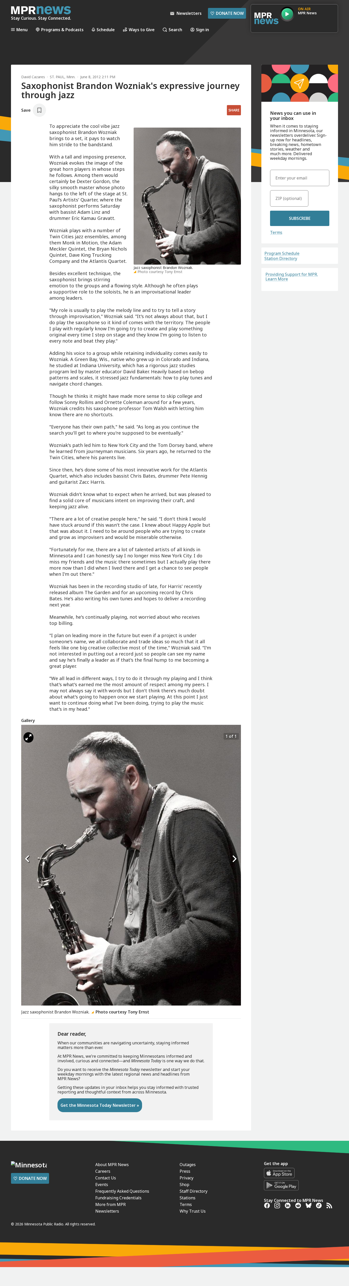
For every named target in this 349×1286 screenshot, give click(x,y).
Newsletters (107, 1211)
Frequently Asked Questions (122, 1191)
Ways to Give (142, 29)
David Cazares (33, 76)
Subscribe (299, 218)
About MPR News (112, 1164)
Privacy (186, 1178)
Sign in (202, 29)
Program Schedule (281, 253)
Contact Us (105, 1178)
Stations (187, 1198)
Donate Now (227, 13)
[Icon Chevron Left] (27, 859)
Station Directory (280, 258)
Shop (184, 1184)
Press (185, 1171)
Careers (102, 1171)
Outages (188, 1164)
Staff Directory (193, 1191)
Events (101, 1184)
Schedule (106, 29)
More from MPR (110, 1204)
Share (233, 110)
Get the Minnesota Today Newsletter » (100, 1105)
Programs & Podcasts (62, 29)
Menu (22, 29)
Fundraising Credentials (118, 1198)
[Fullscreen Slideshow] (28, 737)
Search (175, 29)
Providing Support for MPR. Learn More (291, 277)
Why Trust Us (193, 1211)
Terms (276, 232)
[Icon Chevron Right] (234, 859)
